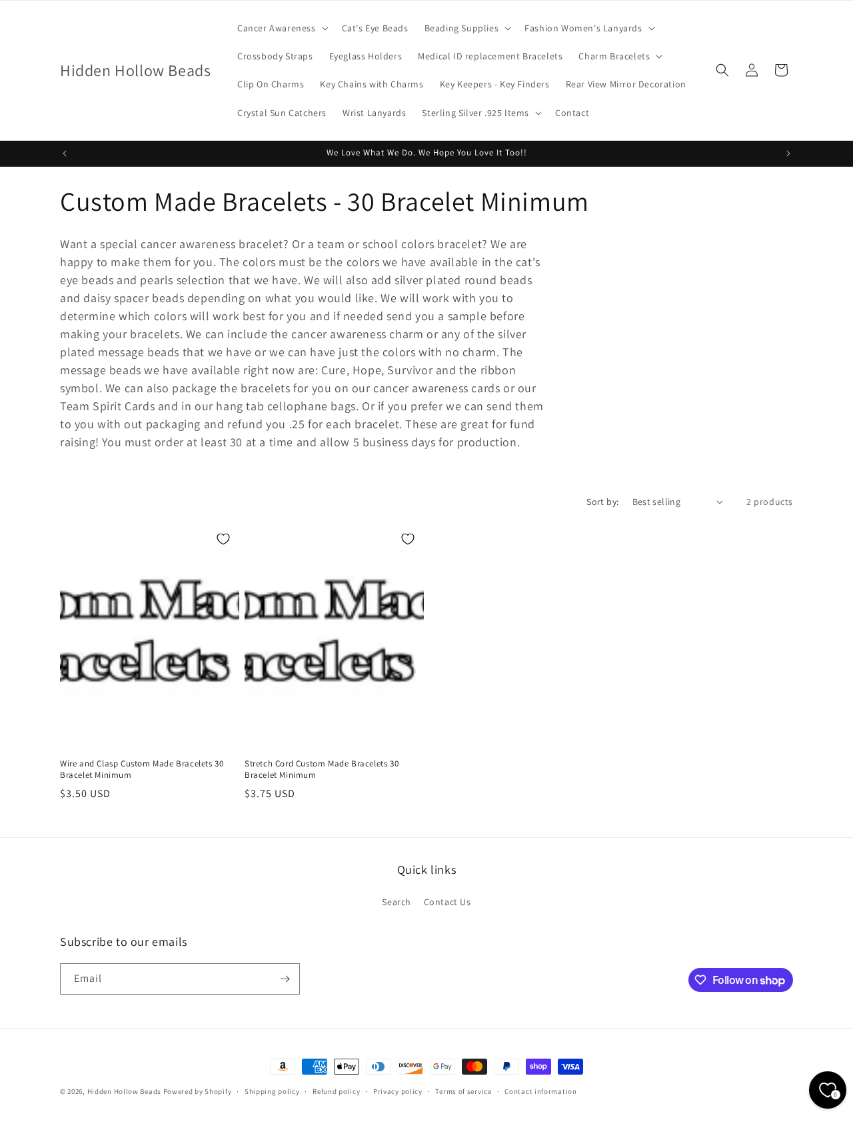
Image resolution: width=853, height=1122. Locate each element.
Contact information (540, 1091)
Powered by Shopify (197, 1091)
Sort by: (602, 502)
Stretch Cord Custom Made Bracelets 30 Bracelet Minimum (322, 769)
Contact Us (447, 902)
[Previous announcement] (64, 153)
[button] (281, 28)
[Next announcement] (788, 153)
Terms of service (463, 1091)
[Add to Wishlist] (223, 539)
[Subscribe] (284, 979)
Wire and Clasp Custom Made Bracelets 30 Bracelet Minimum (141, 769)
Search (396, 902)
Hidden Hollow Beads (124, 1091)
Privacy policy (398, 1091)
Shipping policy (272, 1091)
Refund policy (336, 1091)
